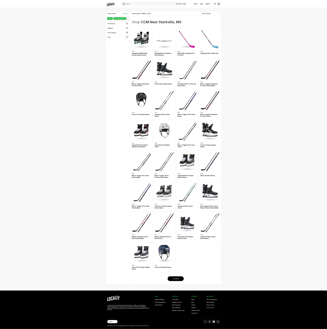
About (208, 4)
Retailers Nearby (159, 299)
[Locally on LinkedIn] (213, 321)
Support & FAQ (195, 310)
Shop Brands (158, 305)
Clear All (125, 13)
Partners (193, 307)
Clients (193, 305)
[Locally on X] (218, 321)
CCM (109, 18)
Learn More (175, 299)
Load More (175, 278)
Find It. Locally (181, 4)
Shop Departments (160, 302)
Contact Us (194, 313)
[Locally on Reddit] (205, 321)
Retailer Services (177, 302)
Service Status (210, 302)
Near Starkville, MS (119, 18)
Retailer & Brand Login (178, 310)
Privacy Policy (210, 305)
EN (215, 4)
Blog (192, 302)
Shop (195, 4)
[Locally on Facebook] (209, 321)
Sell (201, 4)
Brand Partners (176, 307)
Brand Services (176, 305)
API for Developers (211, 299)
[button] (118, 23)
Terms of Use (210, 307)
